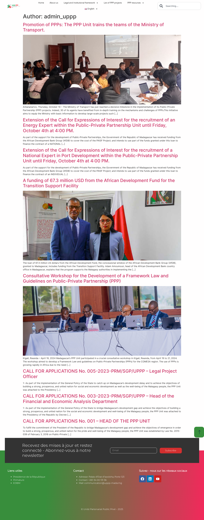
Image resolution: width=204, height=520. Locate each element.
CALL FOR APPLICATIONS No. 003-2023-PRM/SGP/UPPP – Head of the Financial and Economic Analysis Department (98, 398)
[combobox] (179, 6)
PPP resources (134, 3)
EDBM (16, 483)
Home (41, 3)
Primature (18, 480)
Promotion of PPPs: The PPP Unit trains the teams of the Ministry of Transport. (93, 27)
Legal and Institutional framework (79, 3)
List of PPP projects (113, 3)
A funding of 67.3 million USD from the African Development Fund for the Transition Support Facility (99, 183)
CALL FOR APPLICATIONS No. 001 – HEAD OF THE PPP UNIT (86, 421)
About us (54, 3)
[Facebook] (142, 478)
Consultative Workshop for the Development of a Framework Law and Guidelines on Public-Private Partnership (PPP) (95, 278)
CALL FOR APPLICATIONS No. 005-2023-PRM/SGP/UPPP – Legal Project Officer (100, 373)
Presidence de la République (29, 476)
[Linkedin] (150, 478)
